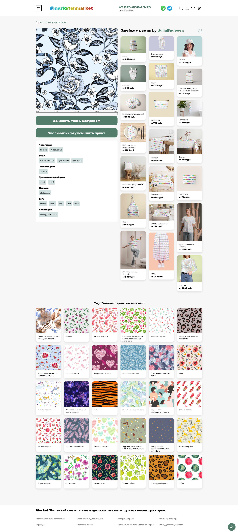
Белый (42, 182)
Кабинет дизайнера (168, 518)
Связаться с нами (85, 524)
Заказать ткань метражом (76, 120)
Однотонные (63, 160)
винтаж (43, 204)
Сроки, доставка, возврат (171, 524)
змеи (76, 204)
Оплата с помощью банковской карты (136, 524)
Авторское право (126, 518)
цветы (52, 204)
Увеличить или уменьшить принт (76, 133)
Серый (51, 182)
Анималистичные (47, 160)
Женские (43, 150)
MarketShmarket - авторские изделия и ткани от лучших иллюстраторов (100, 510)
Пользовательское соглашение (50, 518)
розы (61, 204)
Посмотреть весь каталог (51, 22)
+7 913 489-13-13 (135, 7)
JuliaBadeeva (170, 30)
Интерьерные (56, 150)
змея (69, 204)
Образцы (40, 524)
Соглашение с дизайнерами (90, 518)
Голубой (43, 171)
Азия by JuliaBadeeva (48, 214)
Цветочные (77, 160)
